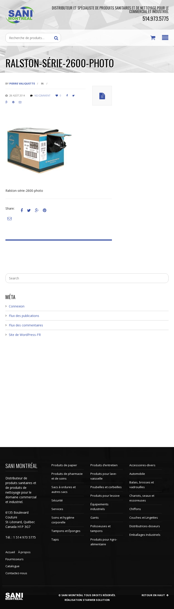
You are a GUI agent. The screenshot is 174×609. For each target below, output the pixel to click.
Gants (94, 517)
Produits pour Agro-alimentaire (103, 541)
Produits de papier (64, 465)
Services (57, 509)
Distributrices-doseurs (144, 526)
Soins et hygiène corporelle (62, 519)
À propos (24, 552)
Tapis (55, 539)
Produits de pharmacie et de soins (67, 476)
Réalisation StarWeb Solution (87, 600)
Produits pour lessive (105, 496)
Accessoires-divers (142, 465)
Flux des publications (24, 316)
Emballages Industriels (144, 535)
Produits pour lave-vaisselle (103, 476)
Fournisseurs (14, 559)
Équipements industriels (99, 506)
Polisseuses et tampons (100, 528)
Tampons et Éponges (65, 531)
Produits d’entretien (104, 465)
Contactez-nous (16, 573)
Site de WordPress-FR (25, 335)
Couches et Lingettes (143, 517)
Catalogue (12, 566)
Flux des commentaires (26, 325)
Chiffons (135, 509)
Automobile (137, 474)
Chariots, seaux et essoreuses (141, 498)
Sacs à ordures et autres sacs (63, 489)
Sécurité (57, 500)
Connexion (16, 306)
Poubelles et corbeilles (106, 487)
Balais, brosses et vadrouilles (141, 484)
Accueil (10, 552)
